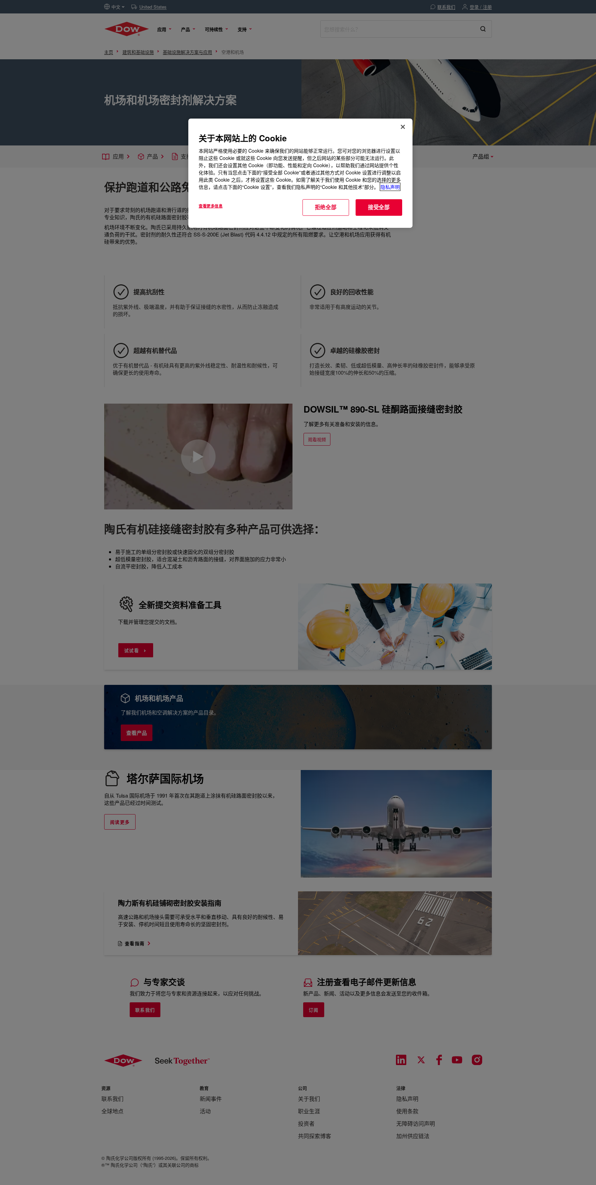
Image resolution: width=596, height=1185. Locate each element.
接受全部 (379, 207)
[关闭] (402, 126)
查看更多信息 (210, 206)
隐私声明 (390, 186)
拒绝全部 (326, 207)
